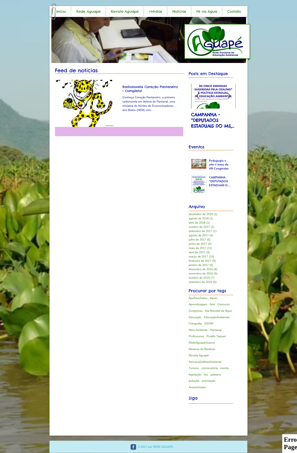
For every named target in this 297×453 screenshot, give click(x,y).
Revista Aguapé (199, 355)
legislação (195, 374)
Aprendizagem (198, 304)
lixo (206, 374)
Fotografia (195, 323)
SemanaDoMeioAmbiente (205, 361)
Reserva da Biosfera (202, 349)
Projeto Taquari (216, 336)
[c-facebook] (133, 447)
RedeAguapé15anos (202, 342)
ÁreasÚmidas (197, 387)
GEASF (209, 323)
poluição (194, 380)
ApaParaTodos (198, 298)
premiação (208, 380)
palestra (216, 374)
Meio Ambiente (198, 330)
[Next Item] (229, 96)
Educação (195, 317)
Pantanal (215, 330)
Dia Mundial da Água (218, 310)
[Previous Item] (197, 96)
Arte (212, 304)
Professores (196, 336)
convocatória (209, 368)
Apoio (213, 298)
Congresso (196, 310)
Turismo (194, 368)
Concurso (223, 304)
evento (224, 368)
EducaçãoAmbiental (216, 317)
